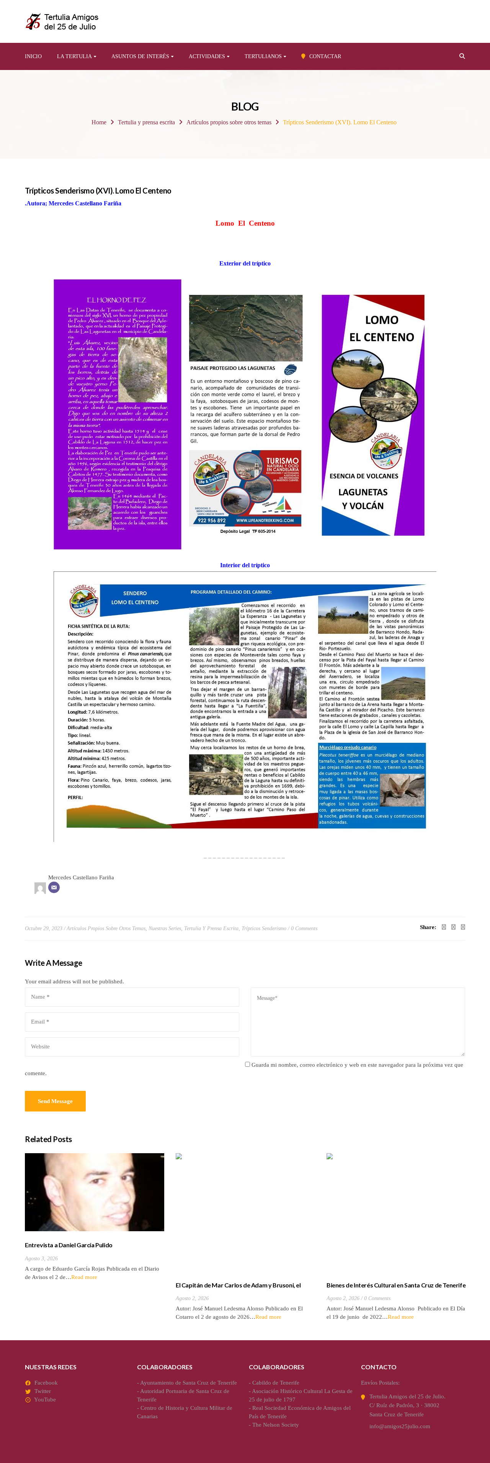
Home (98, 122)
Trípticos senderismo (264, 928)
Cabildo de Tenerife (275, 1383)
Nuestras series (165, 928)
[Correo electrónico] (54, 887)
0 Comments (304, 928)
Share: (428, 927)
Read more (84, 1277)
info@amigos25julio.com (399, 1426)
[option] (94, 1217)
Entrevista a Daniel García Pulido (69, 1244)
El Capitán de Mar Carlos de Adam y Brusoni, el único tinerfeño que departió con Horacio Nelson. (242, 1289)
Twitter (42, 1391)
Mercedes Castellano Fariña (81, 877)
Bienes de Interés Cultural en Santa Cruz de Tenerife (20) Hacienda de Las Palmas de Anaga (396, 1289)
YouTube (45, 1399)
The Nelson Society (275, 1425)
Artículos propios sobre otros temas (228, 122)
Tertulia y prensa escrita (146, 122)
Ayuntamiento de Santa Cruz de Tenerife (188, 1383)
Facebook (46, 1383)
